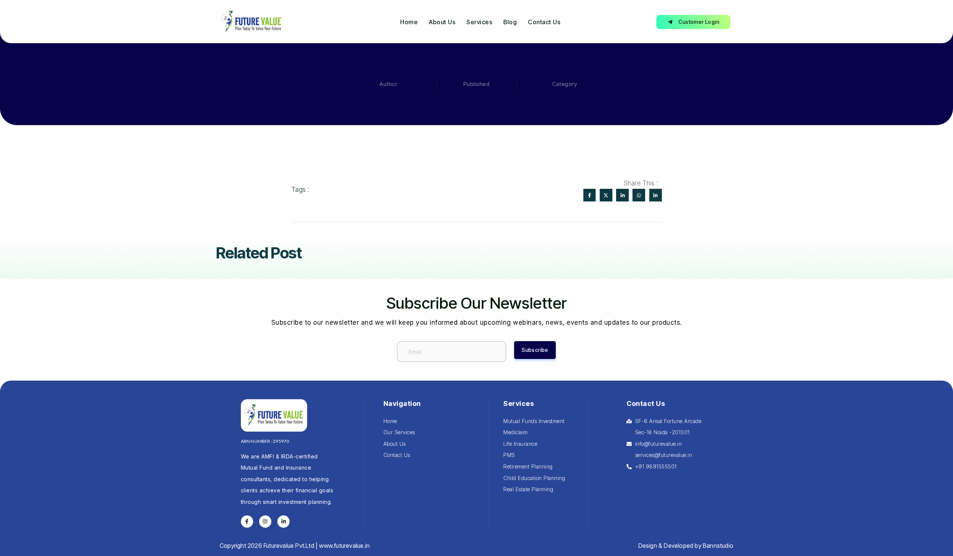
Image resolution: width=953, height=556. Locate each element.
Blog (510, 22)
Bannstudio (718, 545)
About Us (442, 22)
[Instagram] (265, 521)
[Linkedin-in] (283, 521)
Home (409, 22)
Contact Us (544, 22)
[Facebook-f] (247, 521)
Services (479, 22)
